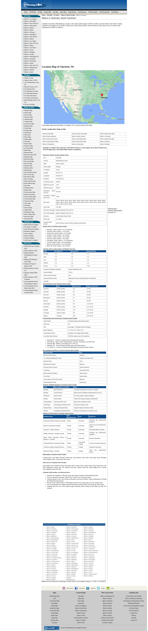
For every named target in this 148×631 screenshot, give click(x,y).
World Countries (93, 12)
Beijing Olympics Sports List (31, 269)
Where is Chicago (29, 32)
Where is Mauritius (107, 601)
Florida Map (27, 128)
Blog (112, 588)
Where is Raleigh (88, 538)
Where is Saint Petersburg (91, 550)
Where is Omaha (88, 527)
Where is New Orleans (30, 36)
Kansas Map (28, 143)
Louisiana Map (28, 148)
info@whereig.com (81, 627)
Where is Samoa (107, 598)
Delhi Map (81, 603)
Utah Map (27, 205)
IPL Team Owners (134, 610)
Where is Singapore (81, 606)
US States (56, 15)
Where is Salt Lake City (31, 65)
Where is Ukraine (81, 620)
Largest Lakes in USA (30, 80)
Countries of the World (107, 620)
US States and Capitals (31, 98)
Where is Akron (51, 527)
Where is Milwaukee (72, 563)
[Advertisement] (84, 46)
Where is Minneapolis (72, 565)
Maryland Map (28, 152)
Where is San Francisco (31, 23)
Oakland (69, 577)
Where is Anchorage (52, 530)
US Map (40, 12)
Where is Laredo (71, 549)
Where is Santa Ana (89, 556)
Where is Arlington (29, 52)
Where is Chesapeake (53, 550)
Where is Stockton (89, 565)
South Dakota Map (29, 199)
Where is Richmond (89, 541)
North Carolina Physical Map (50, 141)
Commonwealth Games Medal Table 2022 (31, 287)
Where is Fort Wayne (52, 572)
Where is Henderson (72, 530)
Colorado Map (28, 121)
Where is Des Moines (52, 563)
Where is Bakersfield (30, 25)
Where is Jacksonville (72, 543)
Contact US (134, 620)
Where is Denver (29, 28)
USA (54, 598)
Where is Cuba (81, 615)
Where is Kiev (81, 622)
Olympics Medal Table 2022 (30, 274)
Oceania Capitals (29, 238)
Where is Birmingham (52, 539)
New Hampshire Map (30, 172)
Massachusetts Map (30, 154)
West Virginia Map (29, 214)
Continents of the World (107, 618)
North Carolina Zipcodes (49, 136)
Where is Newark (71, 572)
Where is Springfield (30, 34)
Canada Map (54, 613)
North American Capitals (31, 224)
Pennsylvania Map (29, 192)
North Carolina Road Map (79, 141)
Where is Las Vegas (30, 41)
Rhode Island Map (29, 194)
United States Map (54, 596)
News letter (70, 588)
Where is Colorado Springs (54, 558)
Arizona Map (28, 115)
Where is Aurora (51, 534)
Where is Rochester (89, 545)
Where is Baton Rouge (53, 538)
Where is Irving (71, 541)
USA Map (49, 15)
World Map (32, 12)
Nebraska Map (28, 168)
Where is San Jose (89, 554)
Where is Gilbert (51, 579)
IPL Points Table (133, 608)
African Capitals (29, 236)
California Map (28, 119)
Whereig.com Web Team (67, 581)
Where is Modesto (71, 567)
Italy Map (54, 622)
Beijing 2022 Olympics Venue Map (30, 260)
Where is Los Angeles (30, 19)
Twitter (103, 588)
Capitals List (28, 222)
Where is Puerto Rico (81, 608)
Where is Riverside (89, 543)
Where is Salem (29, 63)
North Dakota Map (29, 183)
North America (82, 12)
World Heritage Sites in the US (32, 101)
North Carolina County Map (79, 133)
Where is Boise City (52, 541)
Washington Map (29, 212)
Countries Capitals (107, 622)
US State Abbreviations (31, 93)
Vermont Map (28, 207)
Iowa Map (27, 141)
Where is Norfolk (71, 574)
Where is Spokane (89, 561)
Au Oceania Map (54, 610)
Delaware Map (28, 126)
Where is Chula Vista (52, 552)
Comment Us (133, 613)
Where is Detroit (29, 39)
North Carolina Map (29, 181)
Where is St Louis (88, 563)
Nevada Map (28, 170)
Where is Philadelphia (90, 532)
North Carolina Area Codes (50, 139)
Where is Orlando (88, 529)
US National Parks (29, 89)
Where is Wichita (88, 576)
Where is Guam (28, 72)
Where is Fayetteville (48, 144)
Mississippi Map (29, 161)
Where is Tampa (88, 567)
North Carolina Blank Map (79, 139)
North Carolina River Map (107, 139)
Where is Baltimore (52, 536)
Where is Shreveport (89, 559)
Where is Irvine (71, 539)
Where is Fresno (51, 576)
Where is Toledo (88, 568)
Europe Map (47, 12)
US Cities (27, 16)
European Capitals (29, 231)
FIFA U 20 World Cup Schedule (133, 598)
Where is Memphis (72, 559)
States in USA (29, 107)
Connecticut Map (29, 124)
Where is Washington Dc (31, 56)
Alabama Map (28, 110)
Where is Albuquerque (30, 67)
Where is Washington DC (107, 596)
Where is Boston (51, 543)
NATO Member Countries (81, 618)
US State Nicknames (30, 95)
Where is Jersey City (72, 545)
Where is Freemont (52, 574)
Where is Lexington (29, 59)
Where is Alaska (107, 606)
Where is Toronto (107, 613)
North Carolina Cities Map (107, 133)
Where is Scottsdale (89, 558)
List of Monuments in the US (31, 83)
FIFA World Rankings (133, 603)
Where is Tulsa (88, 572)
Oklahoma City (71, 579)
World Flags (114, 12)
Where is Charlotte (105, 136)
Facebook (82, 588)
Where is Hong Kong (81, 610)
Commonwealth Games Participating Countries (31, 282)
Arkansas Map (28, 117)
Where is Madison (71, 558)
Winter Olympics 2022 (30, 250)
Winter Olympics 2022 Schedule (30, 278)
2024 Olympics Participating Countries (133, 601)
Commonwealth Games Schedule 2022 (31, 291)
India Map (81, 596)
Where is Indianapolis (72, 538)
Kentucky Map (28, 146)
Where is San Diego (30, 21)
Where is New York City (31, 43)
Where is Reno (88, 539)
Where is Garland (51, 577)
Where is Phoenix (88, 534)
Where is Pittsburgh (30, 61)
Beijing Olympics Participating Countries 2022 (30, 255)
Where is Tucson (88, 570)
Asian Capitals (28, 233)
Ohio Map (27, 185)
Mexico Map (54, 615)
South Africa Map (54, 608)
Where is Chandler (52, 547)
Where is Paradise (89, 530)
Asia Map (55, 12)
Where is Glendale (72, 527)
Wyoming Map (28, 218)
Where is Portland (89, 536)
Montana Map (28, 165)
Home (26, 12)
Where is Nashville (72, 570)
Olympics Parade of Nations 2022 (30, 265)
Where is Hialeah (71, 532)
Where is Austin (28, 50)
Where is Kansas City (72, 547)
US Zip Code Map (29, 104)
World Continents (105, 12)
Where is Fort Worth (30, 47)
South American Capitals (31, 229)
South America (72, 12)
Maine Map (27, 150)
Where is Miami (28, 30)
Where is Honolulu (72, 534)
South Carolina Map (30, 196)
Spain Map (54, 618)
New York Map (28, 179)
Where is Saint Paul (89, 549)
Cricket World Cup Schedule (134, 596)
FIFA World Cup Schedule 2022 (31, 247)
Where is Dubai (107, 615)
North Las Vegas (71, 576)
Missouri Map (28, 163)
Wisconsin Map (28, 216)
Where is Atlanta (29, 70)
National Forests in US (30, 87)
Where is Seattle (29, 54)
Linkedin (93, 588)
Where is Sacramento (90, 547)
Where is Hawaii (107, 603)
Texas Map (27, 203)
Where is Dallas (28, 45)
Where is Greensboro (78, 144)
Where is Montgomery (73, 568)
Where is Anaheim (51, 529)
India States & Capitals (31, 240)
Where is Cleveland (52, 556)
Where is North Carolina (68, 15)
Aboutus (133, 615)
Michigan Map (28, 157)
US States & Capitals (30, 227)
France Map (81, 601)
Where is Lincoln (71, 550)
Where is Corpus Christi (53, 561)
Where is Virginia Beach (90, 574)
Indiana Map (27, 139)
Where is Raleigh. (105, 144)
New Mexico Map (29, 177)
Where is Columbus (52, 559)
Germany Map (54, 620)
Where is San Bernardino (91, 552)
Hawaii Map (27, 132)
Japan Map (81, 598)
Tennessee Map (29, 201)
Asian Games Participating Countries (134, 606)
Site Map (133, 618)
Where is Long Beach (72, 552)
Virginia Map (28, 210)
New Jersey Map (29, 174)
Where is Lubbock (71, 556)
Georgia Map (28, 130)
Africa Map (63, 12)
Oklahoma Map (28, 188)
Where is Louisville (72, 554)
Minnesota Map (28, 159)
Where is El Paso (51, 568)
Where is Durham (105, 141)
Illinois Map (27, 137)
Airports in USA (28, 78)
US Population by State (31, 91)
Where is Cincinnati (52, 554)
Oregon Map (27, 190)
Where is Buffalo (51, 545)
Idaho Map (27, 135)
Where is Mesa (71, 561)
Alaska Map (27, 112)
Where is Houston (71, 536)
